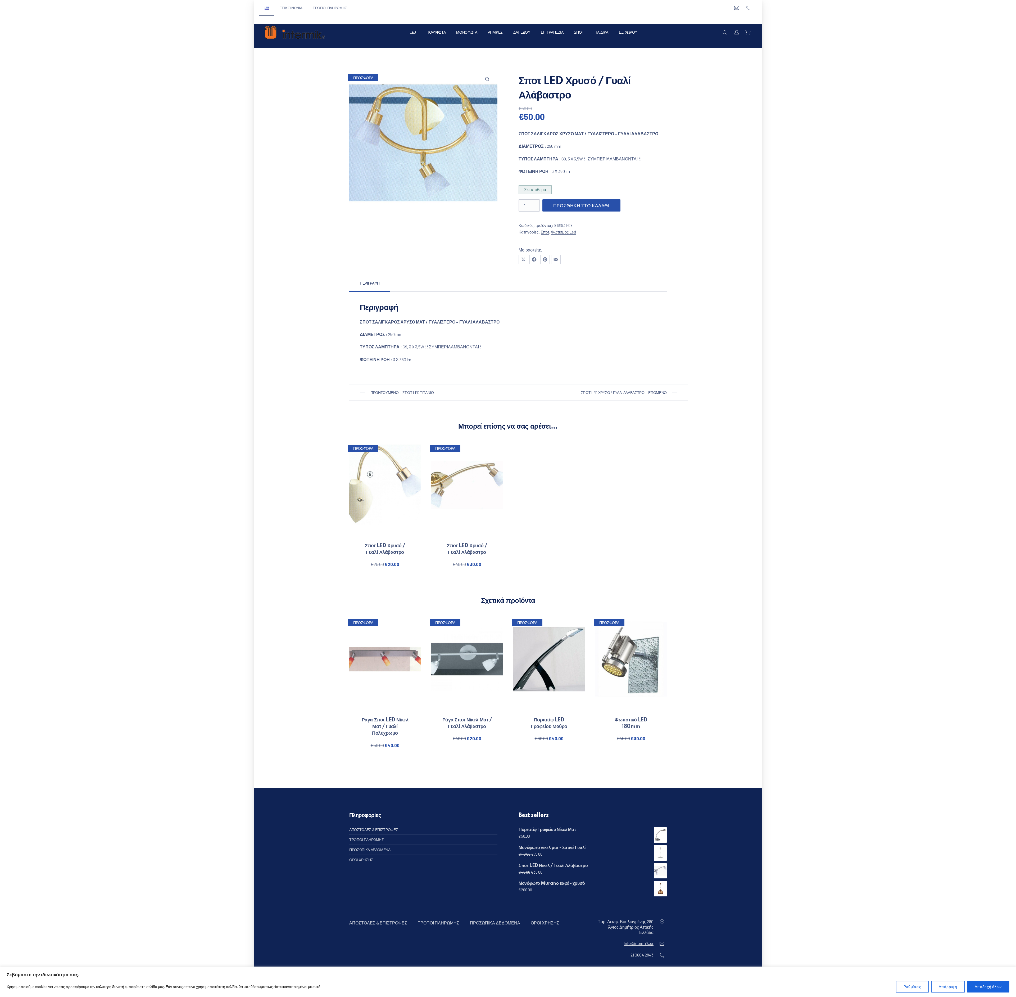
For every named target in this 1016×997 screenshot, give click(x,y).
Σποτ (579, 32)
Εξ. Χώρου (628, 32)
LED (413, 32)
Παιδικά (601, 32)
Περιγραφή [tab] (370, 283)
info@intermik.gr (639, 943)
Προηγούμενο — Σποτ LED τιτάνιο (402, 392)
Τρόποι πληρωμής (330, 8)
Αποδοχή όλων (988, 986)
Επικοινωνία (290, 8)
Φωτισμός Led (563, 232)
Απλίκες (495, 32)
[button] (487, 79)
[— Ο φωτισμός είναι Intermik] (295, 32)
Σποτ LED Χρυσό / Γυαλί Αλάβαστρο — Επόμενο (624, 392)
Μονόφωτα (466, 32)
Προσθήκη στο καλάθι (581, 205)
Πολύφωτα (436, 32)
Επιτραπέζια (552, 32)
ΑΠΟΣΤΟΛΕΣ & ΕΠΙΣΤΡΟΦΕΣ (373, 829)
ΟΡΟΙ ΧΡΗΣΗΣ (361, 859)
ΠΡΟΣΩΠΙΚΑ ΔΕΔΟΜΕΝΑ (370, 849)
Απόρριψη (948, 986)
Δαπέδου (521, 32)
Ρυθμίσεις (912, 986)
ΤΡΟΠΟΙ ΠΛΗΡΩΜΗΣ (366, 839)
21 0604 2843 (642, 954)
